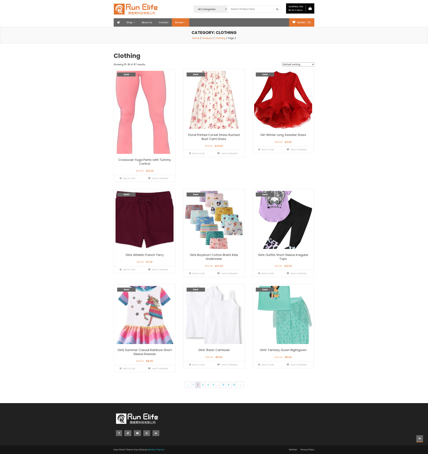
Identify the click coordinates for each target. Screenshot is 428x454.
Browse (179, 22)
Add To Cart (129, 178)
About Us (147, 22)
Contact (164, 22)
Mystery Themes (156, 449)
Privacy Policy (307, 449)
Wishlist (293, 449)
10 (234, 385)
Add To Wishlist (160, 178)
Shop (129, 22)
